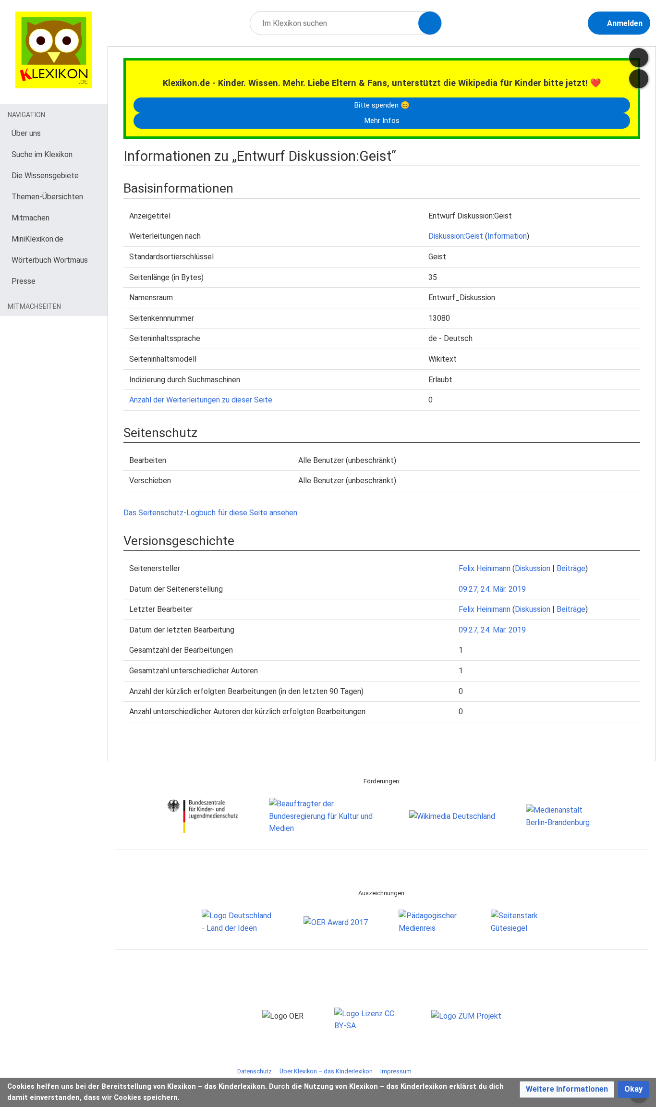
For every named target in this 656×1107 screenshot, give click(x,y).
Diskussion (532, 568)
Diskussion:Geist (455, 236)
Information (507, 236)
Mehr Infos (382, 120)
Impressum (396, 1071)
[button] (567, 1089)
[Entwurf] (638, 57)
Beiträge (571, 568)
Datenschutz (254, 1071)
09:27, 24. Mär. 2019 (492, 589)
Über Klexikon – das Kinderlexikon (326, 1071)
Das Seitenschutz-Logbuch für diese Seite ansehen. (211, 512)
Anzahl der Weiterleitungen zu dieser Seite (200, 399)
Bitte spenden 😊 (382, 105)
